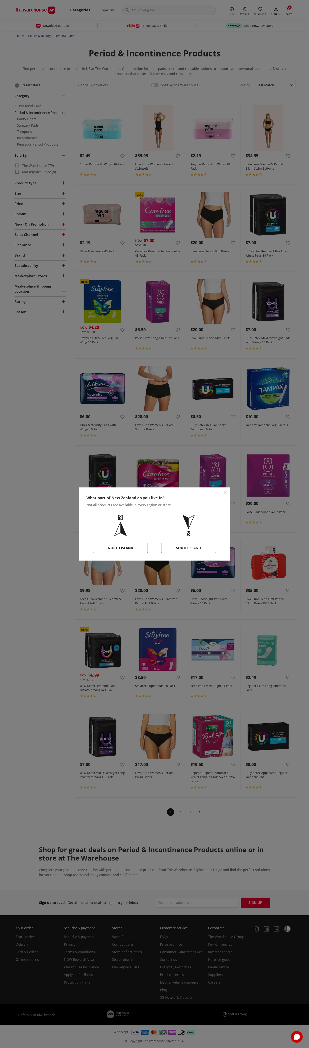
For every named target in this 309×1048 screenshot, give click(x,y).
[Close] (225, 492)
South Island (188, 548)
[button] (297, 1037)
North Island (120, 548)
